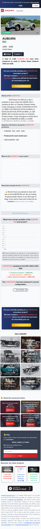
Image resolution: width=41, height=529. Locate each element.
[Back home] (2, 10)
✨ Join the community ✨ (21, 86)
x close (35, 5)
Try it (20, 456)
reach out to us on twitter (24, 201)
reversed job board (21, 525)
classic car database (16, 499)
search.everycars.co (8, 495)
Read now (10, 410)
